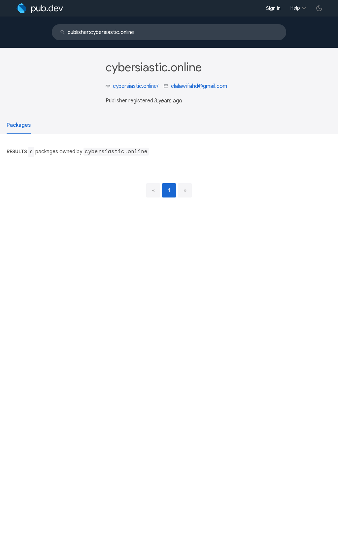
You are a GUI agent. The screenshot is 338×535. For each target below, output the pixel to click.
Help (295, 8)
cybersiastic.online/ (135, 86)
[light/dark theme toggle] (319, 8)
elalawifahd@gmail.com (199, 86)
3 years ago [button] (168, 100)
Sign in (273, 8)
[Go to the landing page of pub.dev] (40, 8)
